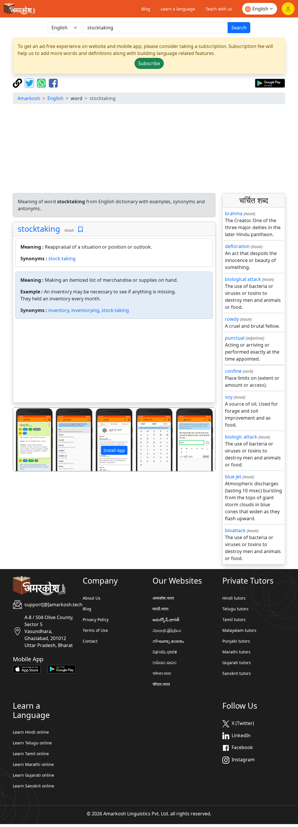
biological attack (243, 279)
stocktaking (39, 228)
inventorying (85, 310)
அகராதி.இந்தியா (166, 630)
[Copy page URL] (18, 82)
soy (229, 397)
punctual (234, 338)
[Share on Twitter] (30, 82)
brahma (233, 213)
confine (233, 371)
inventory (58, 310)
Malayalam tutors (239, 630)
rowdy (232, 319)
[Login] (288, 8)
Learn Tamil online (31, 753)
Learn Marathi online (33, 764)
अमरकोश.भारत (163, 598)
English (55, 98)
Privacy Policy (96, 619)
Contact (90, 641)
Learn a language (178, 9)
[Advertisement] (149, 149)
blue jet (233, 476)
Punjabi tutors (236, 641)
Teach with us (218, 9)
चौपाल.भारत (161, 684)
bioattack (235, 530)
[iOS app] (27, 669)
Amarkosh (28, 98)
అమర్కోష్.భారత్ (165, 619)
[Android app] (62, 669)
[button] (28, 439)
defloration (237, 246)
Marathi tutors (236, 652)
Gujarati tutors (236, 662)
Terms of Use (95, 630)
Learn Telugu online (32, 743)
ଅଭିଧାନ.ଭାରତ (164, 662)
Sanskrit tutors (236, 673)
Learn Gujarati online (33, 775)
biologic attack (241, 437)
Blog (145, 9)
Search (238, 27)
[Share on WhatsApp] (42, 82)
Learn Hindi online (31, 732)
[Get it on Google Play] (270, 82)
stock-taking (62, 258)
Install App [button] (114, 450)
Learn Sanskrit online (33, 786)
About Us (91, 598)
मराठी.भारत (160, 609)
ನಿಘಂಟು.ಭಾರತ (164, 652)
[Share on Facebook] (53, 82)
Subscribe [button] (149, 63)
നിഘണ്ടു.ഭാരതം (168, 641)
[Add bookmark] (80, 230)
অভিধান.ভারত (161, 673)
